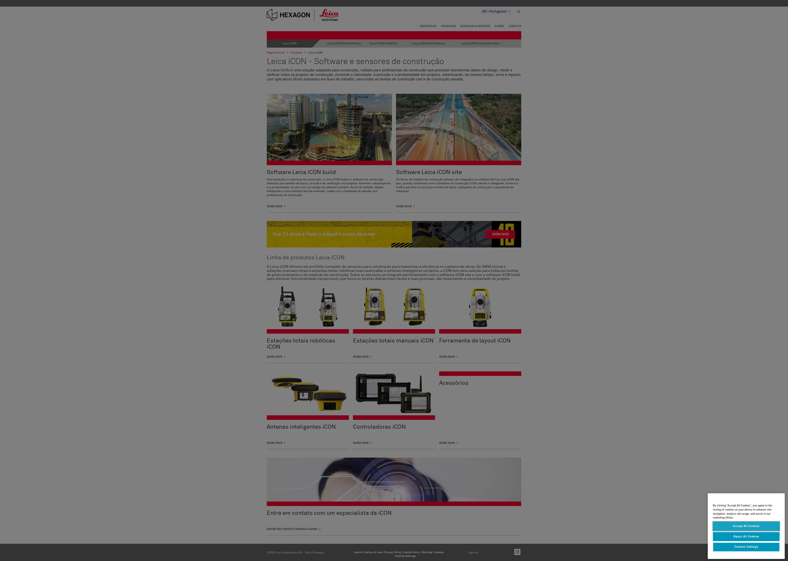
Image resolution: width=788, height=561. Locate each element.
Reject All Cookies (746, 536)
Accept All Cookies (746, 526)
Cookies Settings (746, 546)
